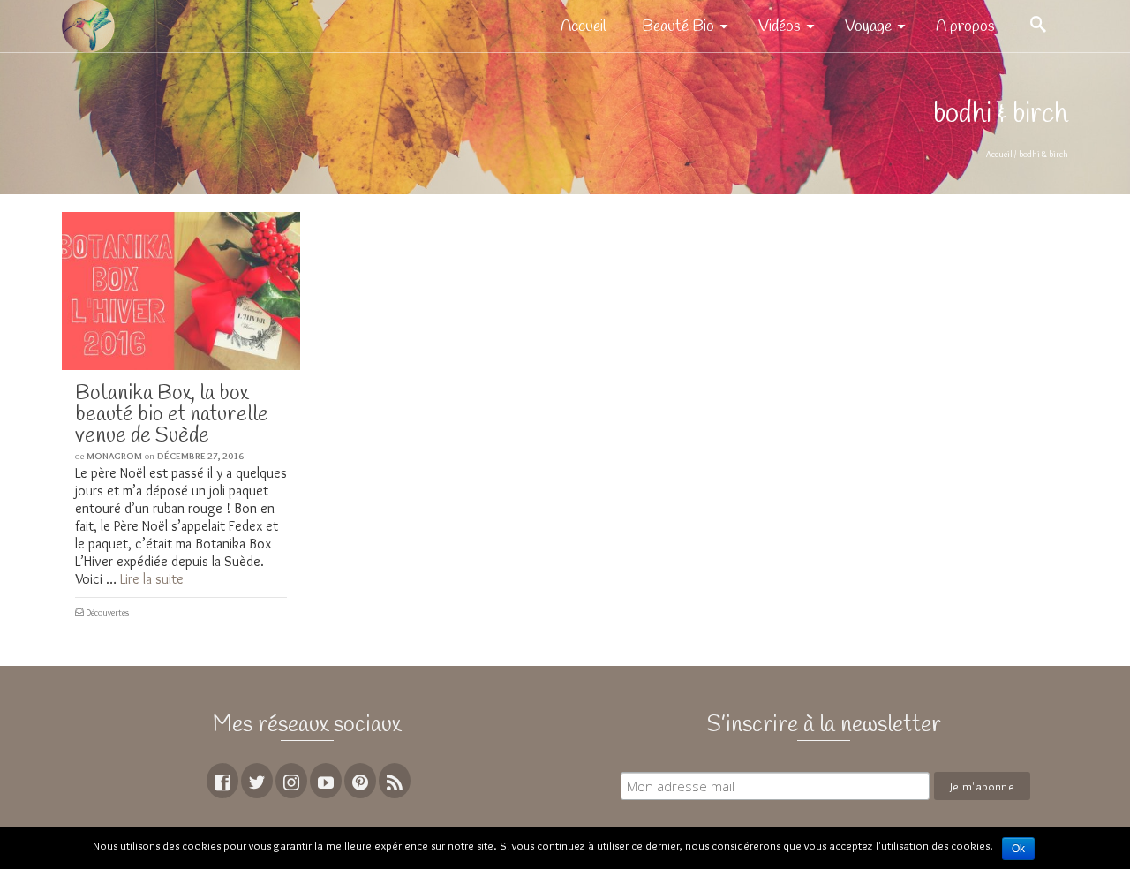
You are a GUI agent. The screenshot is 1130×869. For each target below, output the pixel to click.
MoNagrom (114, 456)
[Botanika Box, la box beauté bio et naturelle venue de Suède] (181, 291)
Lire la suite (152, 579)
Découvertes (107, 612)
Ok (1018, 849)
